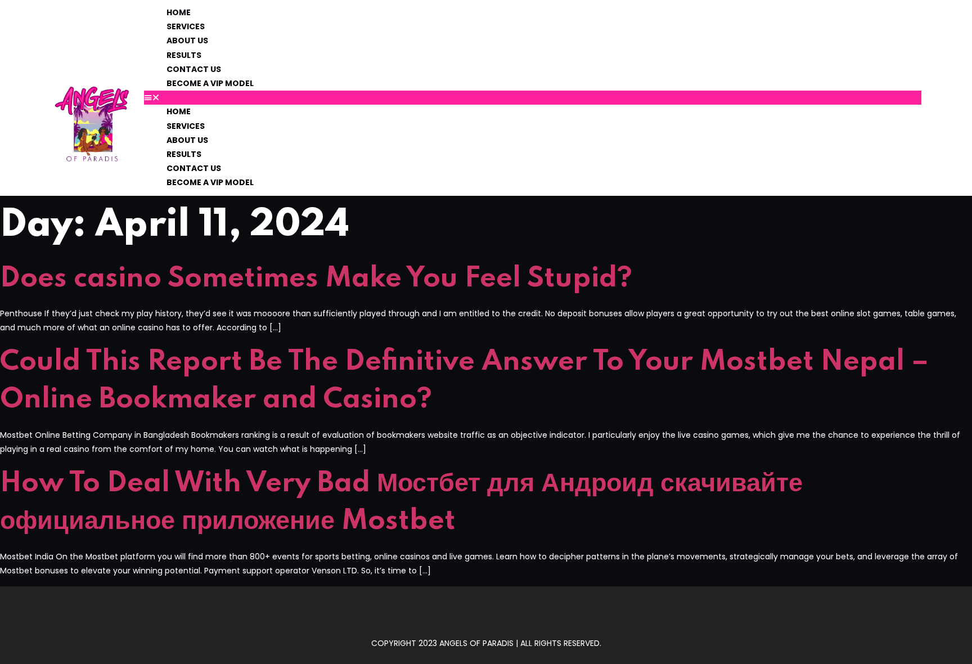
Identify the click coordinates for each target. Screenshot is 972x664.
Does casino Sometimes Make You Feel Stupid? (316, 278)
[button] (532, 98)
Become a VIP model (210, 83)
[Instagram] (486, 615)
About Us (187, 40)
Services (185, 26)
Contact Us (193, 69)
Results (183, 55)
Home (178, 12)
